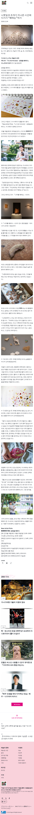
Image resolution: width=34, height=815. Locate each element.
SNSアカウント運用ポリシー (23, 806)
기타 (2, 763)
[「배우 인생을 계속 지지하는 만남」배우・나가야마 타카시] (17, 684)
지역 (2, 777)
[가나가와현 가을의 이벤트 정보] (17, 591)
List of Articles (17, 718)
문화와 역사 (4, 760)
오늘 (19, 750)
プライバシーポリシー (7, 806)
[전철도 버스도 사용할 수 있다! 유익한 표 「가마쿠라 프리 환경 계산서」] (17, 653)
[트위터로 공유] (2, 562)
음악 (2, 753)
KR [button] (4, 802)
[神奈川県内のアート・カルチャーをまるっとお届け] (4, 3)
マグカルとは (5, 808)
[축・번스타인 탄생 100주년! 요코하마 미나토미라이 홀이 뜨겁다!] (17, 621)
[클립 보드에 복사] (10, 563)
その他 (4, 11)
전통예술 (3, 758)
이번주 (20, 753)
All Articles (17, 704)
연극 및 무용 (4, 755)
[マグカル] (4, 783)
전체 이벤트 (21, 760)
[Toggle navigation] (31, 2)
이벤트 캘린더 (22, 763)
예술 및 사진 (4, 750)
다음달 (20, 758)
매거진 (3, 770)
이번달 (20, 755)
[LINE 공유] (6, 563)
